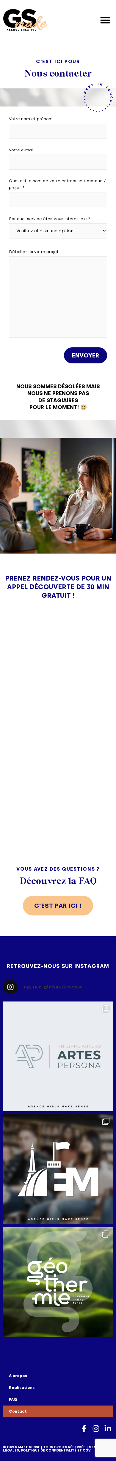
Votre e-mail (21, 149)
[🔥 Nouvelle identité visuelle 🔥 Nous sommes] (58, 1056)
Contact (18, 1411)
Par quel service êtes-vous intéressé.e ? (49, 218)
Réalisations (22, 1387)
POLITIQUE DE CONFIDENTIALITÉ (48, 1450)
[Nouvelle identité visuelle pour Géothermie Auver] (58, 1282)
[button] (105, 20)
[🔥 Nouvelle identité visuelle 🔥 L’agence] (58, 1169)
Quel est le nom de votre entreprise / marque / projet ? (57, 184)
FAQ (13, 1399)
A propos (18, 1375)
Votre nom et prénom (31, 118)
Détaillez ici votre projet (34, 251)
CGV (87, 1450)
